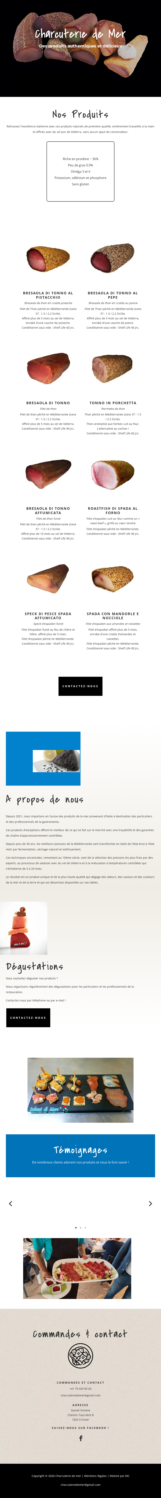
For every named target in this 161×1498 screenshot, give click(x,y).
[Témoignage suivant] (150, 1203)
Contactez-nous (80, 686)
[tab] (75, 1227)
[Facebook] (80, 1437)
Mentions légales (95, 1476)
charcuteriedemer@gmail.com (81, 1395)
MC (127, 1476)
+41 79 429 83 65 (80, 1388)
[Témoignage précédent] (10, 1203)
